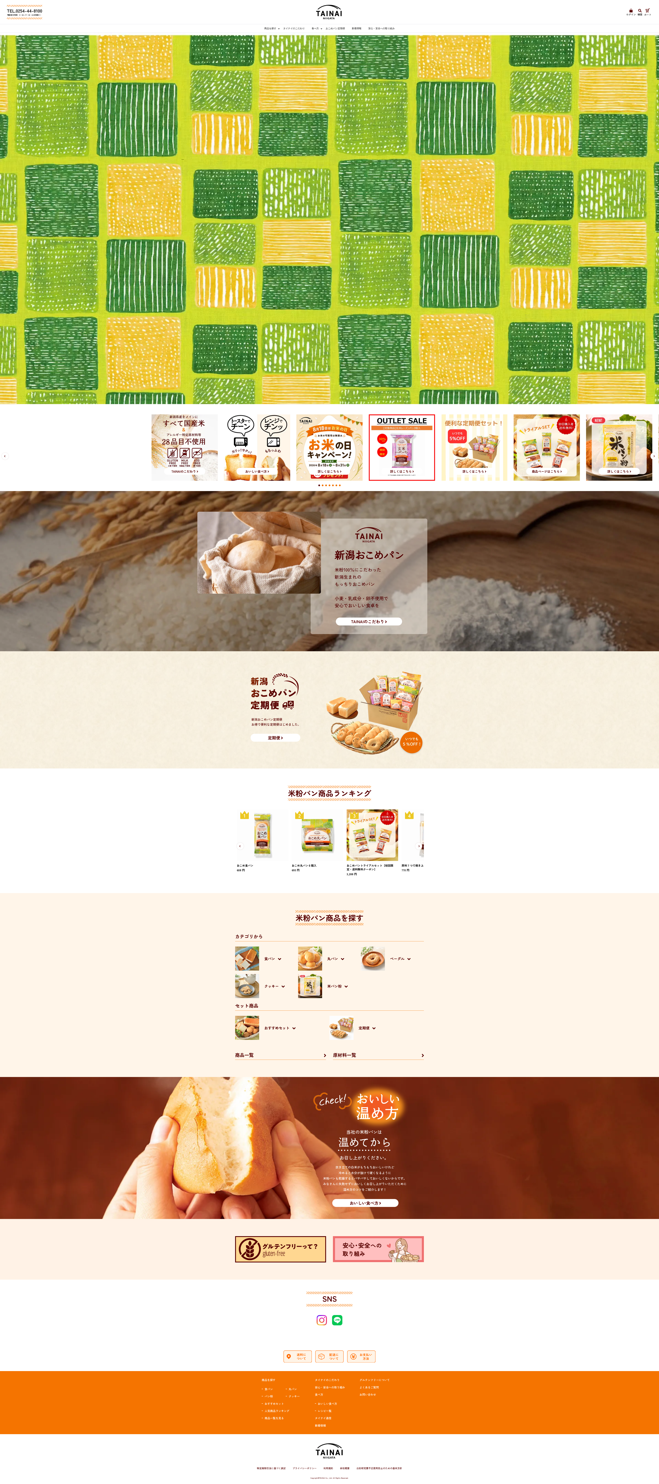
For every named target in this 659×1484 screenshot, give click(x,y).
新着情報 (356, 28)
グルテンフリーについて (375, 1380)
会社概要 (345, 1468)
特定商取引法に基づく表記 (271, 1468)
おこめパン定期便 (335, 28)
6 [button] (336, 485)
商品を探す (270, 28)
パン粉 (269, 1396)
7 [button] (340, 485)
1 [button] (319, 485)
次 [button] (654, 456)
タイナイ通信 (323, 1418)
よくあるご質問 (369, 1387)
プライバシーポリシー (305, 1468)
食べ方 (315, 28)
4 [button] (329, 485)
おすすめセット (274, 1403)
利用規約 (328, 1468)
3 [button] (326, 485)
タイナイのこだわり (294, 28)
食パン (269, 1389)
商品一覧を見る (274, 1418)
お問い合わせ (368, 1394)
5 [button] (333, 485)
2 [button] (322, 485)
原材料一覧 (344, 1055)
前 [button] (5, 456)
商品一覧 (244, 1055)
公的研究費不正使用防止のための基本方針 (379, 1468)
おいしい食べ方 (327, 1403)
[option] (329, 447)
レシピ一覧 (325, 1411)
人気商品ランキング (277, 1411)
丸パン (293, 1389)
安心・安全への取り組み (381, 28)
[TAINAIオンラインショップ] (329, 12)
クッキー (294, 1396)
